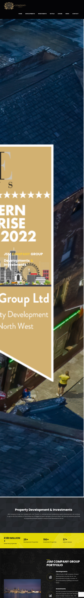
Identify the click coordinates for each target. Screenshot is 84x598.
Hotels (52, 14)
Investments (42, 14)
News (67, 14)
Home (20, 14)
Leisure (60, 14)
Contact (75, 14)
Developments (30, 14)
